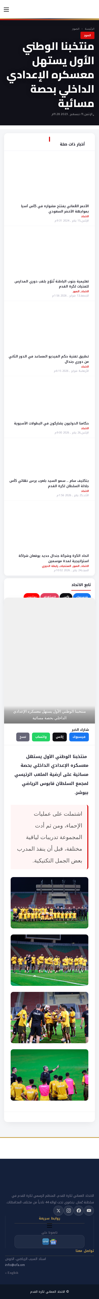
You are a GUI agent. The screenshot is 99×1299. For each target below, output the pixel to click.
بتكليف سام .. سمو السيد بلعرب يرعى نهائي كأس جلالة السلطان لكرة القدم (49, 483)
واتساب (41, 737)
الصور (75, 29)
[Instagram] (68, 1211)
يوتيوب (32, 597)
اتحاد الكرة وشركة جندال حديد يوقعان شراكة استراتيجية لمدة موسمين (54, 558)
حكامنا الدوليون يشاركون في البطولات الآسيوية (51, 423)
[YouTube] (89, 1211)
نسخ (23, 737)
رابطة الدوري (50, 566)
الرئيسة (89, 29)
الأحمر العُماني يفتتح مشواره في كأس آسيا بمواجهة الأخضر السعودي (55, 208)
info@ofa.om (15, 1265)
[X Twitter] (58, 1211)
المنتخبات (65, 566)
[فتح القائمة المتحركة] (6, 10)
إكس (66, 597)
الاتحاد (85, 216)
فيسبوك (82, 597)
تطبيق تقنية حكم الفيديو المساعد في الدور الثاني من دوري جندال (49, 359)
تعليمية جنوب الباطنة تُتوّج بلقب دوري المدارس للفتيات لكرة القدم (51, 284)
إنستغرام (49, 597)
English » (12, 1273)
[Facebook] (79, 1211)
